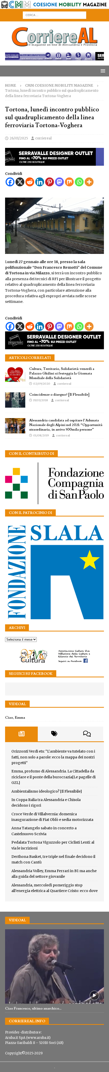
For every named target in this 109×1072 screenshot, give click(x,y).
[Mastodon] (59, 181)
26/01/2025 (19, 138)
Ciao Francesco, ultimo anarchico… (33, 1008)
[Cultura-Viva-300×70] (54, 662)
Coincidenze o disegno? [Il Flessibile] (59, 394)
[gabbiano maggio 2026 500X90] (54, 163)
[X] (19, 181)
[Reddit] (29, 181)
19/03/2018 (40, 400)
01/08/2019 (41, 435)
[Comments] (86, 734)
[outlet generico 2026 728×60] (54, 57)
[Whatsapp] (79, 181)
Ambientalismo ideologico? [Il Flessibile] (46, 791)
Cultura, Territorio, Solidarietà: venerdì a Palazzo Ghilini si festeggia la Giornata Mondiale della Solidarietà (61, 373)
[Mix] (69, 181)
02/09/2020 (41, 383)
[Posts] (21, 734)
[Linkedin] (39, 181)
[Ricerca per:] (54, 15)
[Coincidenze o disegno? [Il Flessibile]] (15, 400)
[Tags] (54, 734)
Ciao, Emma (15, 717)
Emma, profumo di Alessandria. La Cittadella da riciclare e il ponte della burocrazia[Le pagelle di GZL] (53, 777)
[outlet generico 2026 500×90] (54, 346)
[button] (102, 71)
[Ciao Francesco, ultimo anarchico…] (54, 966)
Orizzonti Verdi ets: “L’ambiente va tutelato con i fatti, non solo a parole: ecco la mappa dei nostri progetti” (53, 757)
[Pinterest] (49, 181)
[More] (89, 181)
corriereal (43, 138)
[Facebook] (10, 181)
